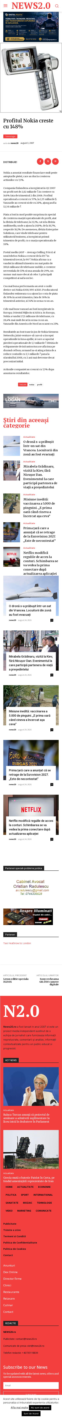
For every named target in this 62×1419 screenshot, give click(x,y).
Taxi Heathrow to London (17, 943)
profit (39, 384)
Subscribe (31, 1394)
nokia (31, 384)
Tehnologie (10, 136)
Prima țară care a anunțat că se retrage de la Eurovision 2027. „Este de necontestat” (30, 775)
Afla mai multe (19, 1407)
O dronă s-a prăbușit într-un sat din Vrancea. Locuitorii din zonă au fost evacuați (30, 610)
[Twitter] (47, 161)
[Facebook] (40, 161)
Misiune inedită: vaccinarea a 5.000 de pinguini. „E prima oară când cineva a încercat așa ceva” (39, 507)
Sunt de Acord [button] (31, 1413)
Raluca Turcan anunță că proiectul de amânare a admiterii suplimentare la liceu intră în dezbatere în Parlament (26, 1118)
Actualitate (29, 437)
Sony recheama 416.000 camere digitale (49, 981)
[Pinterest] (55, 161)
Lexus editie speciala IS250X (15, 980)
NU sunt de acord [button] (40, 1407)
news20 (14, 143)
